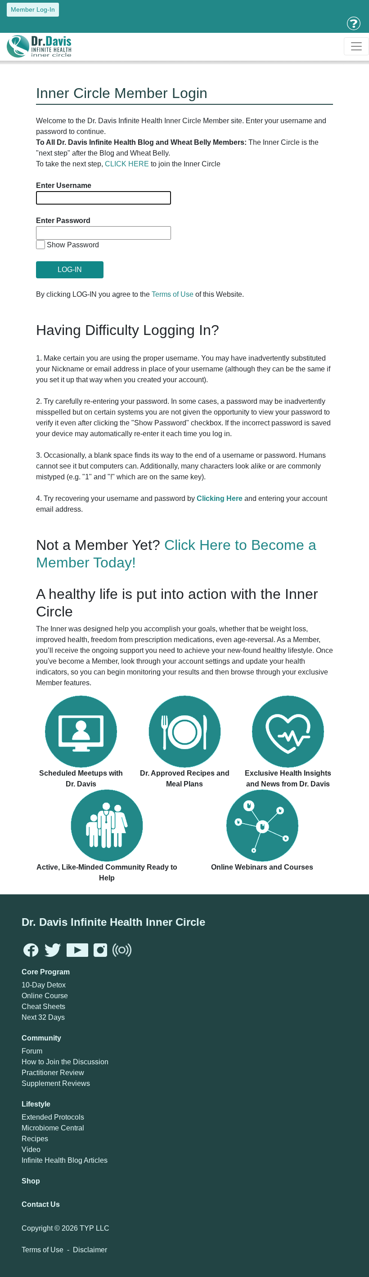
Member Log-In (33, 9)
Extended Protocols (53, 1117)
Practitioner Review (53, 1072)
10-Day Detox (44, 985)
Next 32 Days (43, 1017)
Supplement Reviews (56, 1083)
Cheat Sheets (43, 1006)
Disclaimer (90, 1250)
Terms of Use (173, 294)
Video (31, 1149)
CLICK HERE (127, 164)
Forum (32, 1051)
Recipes (35, 1139)
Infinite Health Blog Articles (65, 1160)
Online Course (45, 996)
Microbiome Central (53, 1128)
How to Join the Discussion (65, 1062)
